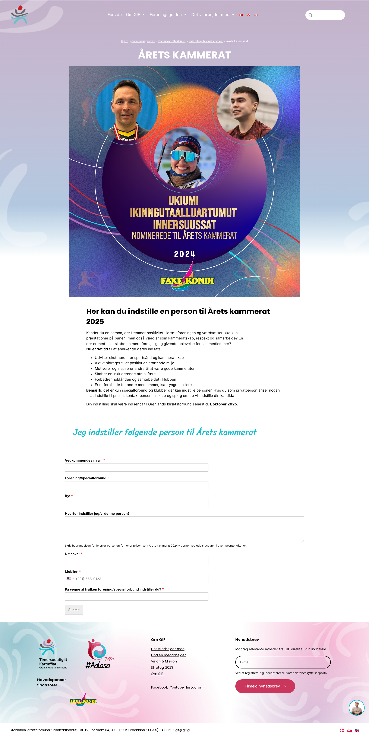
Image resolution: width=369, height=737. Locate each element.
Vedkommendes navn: (85, 460)
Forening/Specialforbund (87, 478)
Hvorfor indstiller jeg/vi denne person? (97, 513)
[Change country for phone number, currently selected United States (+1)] (70, 579)
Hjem (124, 41)
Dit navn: (73, 554)
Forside (115, 14)
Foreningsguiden (166, 14)
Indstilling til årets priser (206, 41)
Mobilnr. (73, 571)
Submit (74, 610)
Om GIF (133, 14)
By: (69, 496)
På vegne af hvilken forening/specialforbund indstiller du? (114, 589)
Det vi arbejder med (210, 14)
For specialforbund (172, 41)
